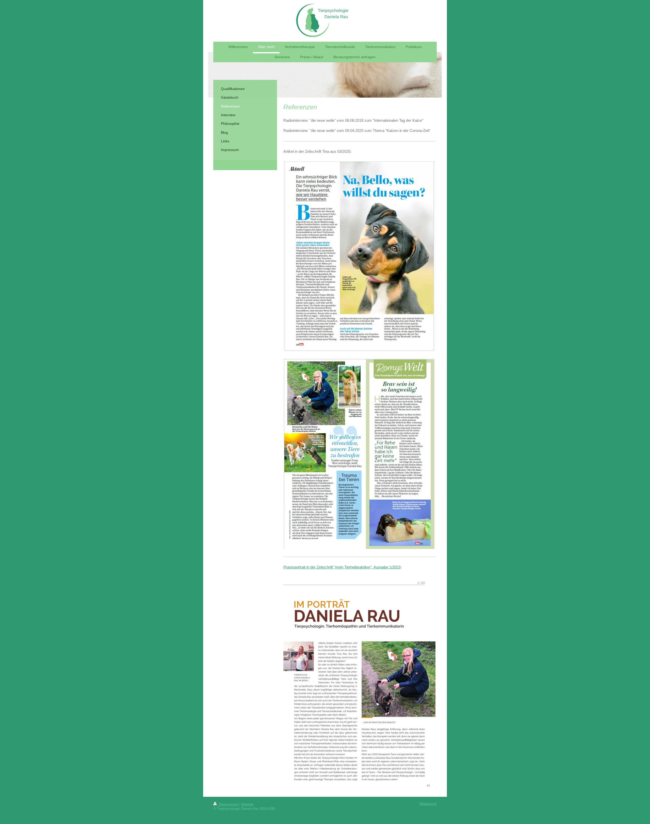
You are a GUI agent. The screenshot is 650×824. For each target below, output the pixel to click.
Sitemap (247, 804)
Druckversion (228, 804)
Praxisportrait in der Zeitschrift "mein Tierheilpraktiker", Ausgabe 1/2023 (341, 567)
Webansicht (428, 804)
